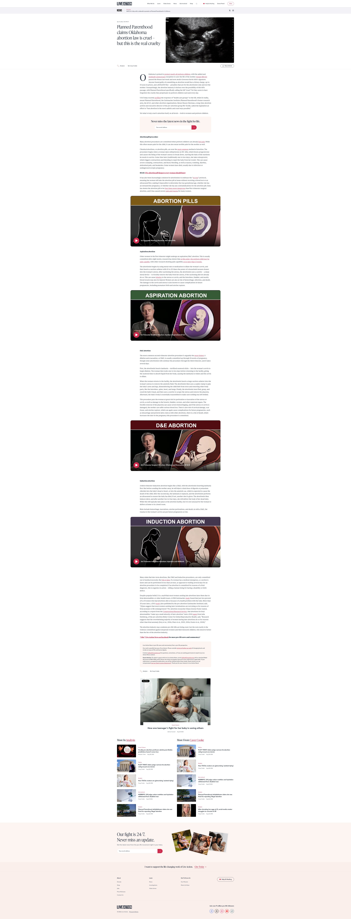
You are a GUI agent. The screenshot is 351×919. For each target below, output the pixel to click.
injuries (159, 277)
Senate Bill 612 (201, 77)
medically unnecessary (157, 77)
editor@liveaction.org (154, 653)
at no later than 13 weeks (192, 262)
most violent (199, 355)
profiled (158, 97)
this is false (166, 580)
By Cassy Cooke (132, 66)
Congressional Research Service (175, 611)
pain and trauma (172, 191)
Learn (158, 3)
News (175, 3)
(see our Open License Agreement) (161, 663)
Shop (191, 3)
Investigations (153, 885)
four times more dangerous (175, 188)
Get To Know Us (185, 878)
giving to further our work (184, 648)
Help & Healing (209, 3)
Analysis (122, 66)
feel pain (201, 141)
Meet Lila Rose (185, 885)
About (119, 878)
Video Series (167, 3)
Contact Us (120, 895)
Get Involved (183, 3)
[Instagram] (233, 10)
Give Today (199, 866)
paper (195, 614)
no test (195, 177)
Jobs (118, 888)
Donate (119, 882)
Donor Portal (220, 3)
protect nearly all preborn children (177, 74)
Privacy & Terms (133, 912)
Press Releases (121, 892)
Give (230, 3)
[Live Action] (124, 3)
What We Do (150, 3)
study (188, 598)
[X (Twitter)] (230, 10)
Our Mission (184, 882)
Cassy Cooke (197, 740)
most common (182, 149)
